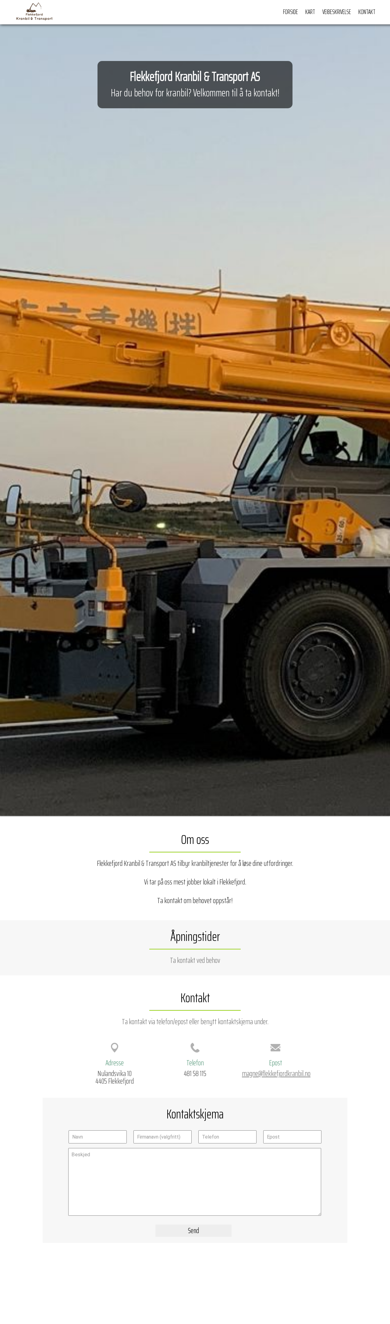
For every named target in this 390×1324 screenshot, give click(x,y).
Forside (290, 12)
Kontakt (366, 12)
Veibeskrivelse (336, 12)
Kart (310, 12)
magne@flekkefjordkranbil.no (276, 1073)
